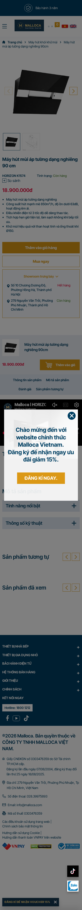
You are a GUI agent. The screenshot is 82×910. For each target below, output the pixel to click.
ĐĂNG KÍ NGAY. (41, 478)
